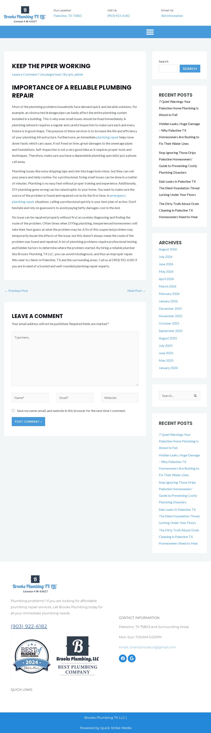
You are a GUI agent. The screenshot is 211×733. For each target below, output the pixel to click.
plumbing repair (107, 137)
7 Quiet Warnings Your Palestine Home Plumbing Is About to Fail (179, 108)
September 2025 (171, 331)
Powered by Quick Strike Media (105, 728)
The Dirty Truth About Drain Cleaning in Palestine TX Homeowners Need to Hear (179, 210)
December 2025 (170, 308)
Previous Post (16, 290)
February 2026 (169, 294)
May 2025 (166, 360)
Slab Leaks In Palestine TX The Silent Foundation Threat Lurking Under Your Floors (179, 187)
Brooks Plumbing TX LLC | (105, 718)
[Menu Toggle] (150, 32)
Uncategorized (50, 74)
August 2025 (168, 338)
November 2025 (170, 316)
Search (163, 61)
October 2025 (169, 323)
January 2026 (168, 301)
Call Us (112, 10)
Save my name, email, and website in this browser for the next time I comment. (71, 411)
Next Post (136, 290)
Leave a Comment (24, 74)
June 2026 (166, 264)
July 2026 (165, 256)
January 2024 (168, 368)
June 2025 (166, 353)
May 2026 (166, 271)
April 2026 (166, 279)
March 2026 (167, 286)
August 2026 (168, 249)
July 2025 (165, 345)
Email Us (167, 10)
